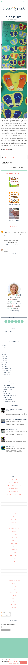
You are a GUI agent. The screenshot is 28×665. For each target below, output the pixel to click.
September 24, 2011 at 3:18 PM (11, 244)
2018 (3, 352)
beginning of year (14, 528)
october (14, 574)
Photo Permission (7, 397)
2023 (3, 347)
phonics (14, 577)
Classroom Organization (14, 497)
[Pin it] (13, 157)
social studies (14, 592)
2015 (3, 358)
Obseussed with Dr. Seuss (9, 383)
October (5, 372)
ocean (14, 571)
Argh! (4, 380)
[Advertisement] (14, 270)
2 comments (4, 152)
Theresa (6, 230)
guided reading (14, 555)
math (14, 561)
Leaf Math (5, 378)
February (14, 510)
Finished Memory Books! (13, 429)
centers (14, 531)
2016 (3, 356)
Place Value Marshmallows (9, 395)
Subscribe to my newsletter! (8, 624)
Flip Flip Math (6, 393)
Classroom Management (14, 494)
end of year (14, 543)
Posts (3, 612)
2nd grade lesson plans (14, 485)
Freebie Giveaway (7, 389)
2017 (3, 354)
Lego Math (6, 376)
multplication (9, 153)
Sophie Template (22, 659)
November (6, 370)
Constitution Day (7, 391)
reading (14, 583)
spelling (14, 595)
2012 (3, 364)
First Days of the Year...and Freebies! (16, 419)
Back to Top (24, 662)
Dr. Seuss (14, 504)
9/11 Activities (6, 385)
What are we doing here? (9, 401)
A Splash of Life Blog (14, 488)
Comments (5, 615)
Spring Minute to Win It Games (15, 438)
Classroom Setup (7, 381)
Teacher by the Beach (12, 659)
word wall (14, 604)
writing (14, 607)
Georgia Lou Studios (13, 661)
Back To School (14, 491)
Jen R (5, 247)
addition (3, 153)
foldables (14, 549)
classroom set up (14, 537)
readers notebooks (14, 580)
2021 (3, 351)
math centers (14, 564)
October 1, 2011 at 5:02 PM (10, 253)
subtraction (17, 153)
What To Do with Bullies (9, 387)
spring (14, 598)
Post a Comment (6, 257)
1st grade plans (14, 482)
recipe (14, 586)
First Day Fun (10, 446)
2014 (3, 360)
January (14, 513)
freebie (14, 552)
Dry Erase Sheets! (7, 399)
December (6, 368)
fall (14, 546)
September (6, 374)
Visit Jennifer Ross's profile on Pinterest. (10, 337)
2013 (3, 362)
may (14, 567)
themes (14, 601)
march (14, 558)
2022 (3, 349)
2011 (3, 366)
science (14, 589)
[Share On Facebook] (8, 157)
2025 (3, 345)
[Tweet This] (6, 157)
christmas (14, 534)
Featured (14, 507)
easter (14, 540)
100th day (14, 479)
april (14, 525)
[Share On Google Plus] (11, 157)
